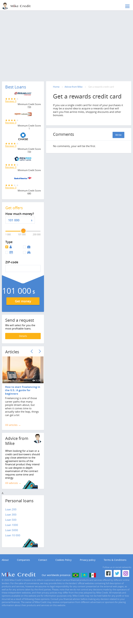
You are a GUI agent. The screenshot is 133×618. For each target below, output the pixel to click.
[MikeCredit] (20, 6)
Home (56, 86)
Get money (23, 301)
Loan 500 (10, 519)
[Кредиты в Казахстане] (84, 575)
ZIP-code (11, 262)
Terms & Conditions (115, 560)
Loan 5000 (11, 530)
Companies (23, 560)
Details (23, 336)
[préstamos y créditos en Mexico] (92, 575)
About (5, 560)
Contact (42, 560)
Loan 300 (10, 514)
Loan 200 (10, 509)
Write (118, 134)
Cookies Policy (63, 560)
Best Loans (15, 87)
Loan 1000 (11, 525)
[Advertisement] (66, 39)
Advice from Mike (73, 86)
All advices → (13, 483)
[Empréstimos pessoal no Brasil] (75, 575)
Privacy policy (87, 560)
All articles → (13, 425)
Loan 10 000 (12, 535)
